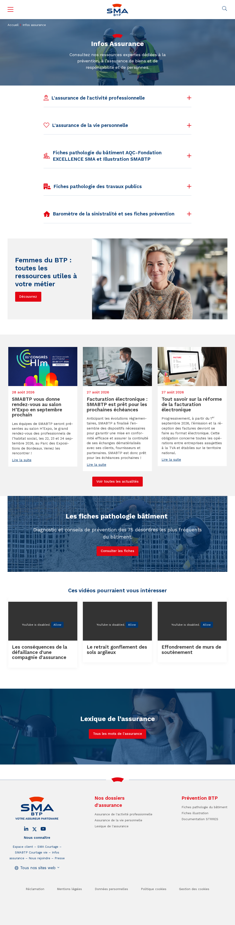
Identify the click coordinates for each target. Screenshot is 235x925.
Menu (10, 9)
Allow (57, 624)
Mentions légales (69, 889)
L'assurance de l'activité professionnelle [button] (98, 98)
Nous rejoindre (39, 858)
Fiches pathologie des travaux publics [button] (97, 186)
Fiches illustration (195, 813)
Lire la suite (21, 460)
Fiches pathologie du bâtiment (204, 807)
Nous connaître (37, 838)
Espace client (23, 846)
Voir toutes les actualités (117, 481)
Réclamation (35, 889)
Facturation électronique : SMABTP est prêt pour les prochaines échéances (117, 404)
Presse (60, 858)
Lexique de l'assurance (112, 826)
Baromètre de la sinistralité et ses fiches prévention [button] (113, 214)
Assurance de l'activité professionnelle (123, 814)
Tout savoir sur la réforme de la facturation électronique (192, 404)
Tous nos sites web (38, 868)
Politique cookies (153, 889)
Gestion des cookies (194, 889)
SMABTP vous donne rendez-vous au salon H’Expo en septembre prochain (37, 407)
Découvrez (28, 297)
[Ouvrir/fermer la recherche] (224, 8)
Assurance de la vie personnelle (118, 820)
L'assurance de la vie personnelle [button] (90, 125)
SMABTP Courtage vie (31, 852)
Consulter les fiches (117, 551)
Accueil (13, 25)
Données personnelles (111, 889)
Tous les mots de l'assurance (117, 734)
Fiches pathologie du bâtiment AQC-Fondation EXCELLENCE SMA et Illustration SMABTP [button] (107, 156)
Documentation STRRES (200, 819)
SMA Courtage (47, 846)
